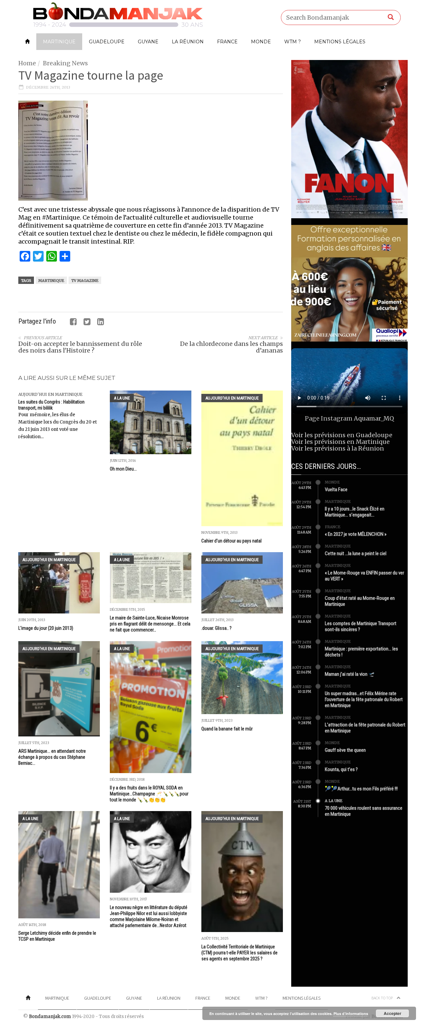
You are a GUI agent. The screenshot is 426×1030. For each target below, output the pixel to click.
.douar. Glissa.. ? (216, 628)
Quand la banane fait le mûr (227, 728)
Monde (261, 42)
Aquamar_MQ (374, 418)
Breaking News (65, 63)
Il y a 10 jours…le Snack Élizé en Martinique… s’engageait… (354, 512)
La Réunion (188, 42)
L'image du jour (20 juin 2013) (45, 628)
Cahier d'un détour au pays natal (231, 540)
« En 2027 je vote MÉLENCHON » (355, 534)
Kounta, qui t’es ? (341, 769)
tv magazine (85, 280)
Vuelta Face (336, 490)
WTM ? (292, 42)
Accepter (392, 1013)
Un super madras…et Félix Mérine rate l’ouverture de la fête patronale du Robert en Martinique (364, 699)
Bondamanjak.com (50, 1016)
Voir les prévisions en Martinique (340, 442)
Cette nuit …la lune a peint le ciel (355, 553)
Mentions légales (339, 42)
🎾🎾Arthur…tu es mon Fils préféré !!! (361, 789)
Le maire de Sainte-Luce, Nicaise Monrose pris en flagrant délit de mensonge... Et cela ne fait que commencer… (150, 623)
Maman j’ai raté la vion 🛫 (350, 674)
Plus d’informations (350, 1013)
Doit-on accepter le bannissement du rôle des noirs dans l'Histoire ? (80, 347)
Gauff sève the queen (345, 750)
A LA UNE (122, 398)
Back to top (382, 997)
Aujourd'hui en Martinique (50, 394)
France (227, 42)
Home (27, 63)
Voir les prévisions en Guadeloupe (341, 435)
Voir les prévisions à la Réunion (337, 448)
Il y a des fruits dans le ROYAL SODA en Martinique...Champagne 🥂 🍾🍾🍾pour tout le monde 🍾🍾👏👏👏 (149, 793)
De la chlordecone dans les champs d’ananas (231, 347)
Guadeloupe (106, 42)
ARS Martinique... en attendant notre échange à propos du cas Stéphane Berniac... (52, 757)
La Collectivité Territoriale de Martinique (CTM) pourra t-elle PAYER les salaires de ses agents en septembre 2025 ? (239, 952)
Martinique (59, 42)
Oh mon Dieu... (123, 469)
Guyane (148, 42)
